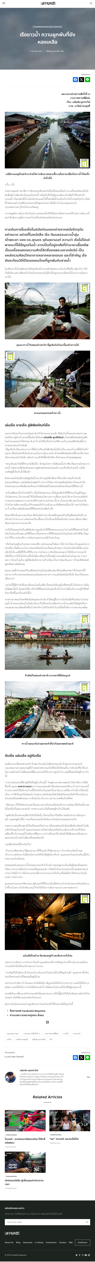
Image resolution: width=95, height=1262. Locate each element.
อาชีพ (9, 1039)
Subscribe (27, 1242)
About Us (9, 1242)
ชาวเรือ (66, 1033)
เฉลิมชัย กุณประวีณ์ (29, 1070)
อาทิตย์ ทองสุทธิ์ (22, 1039)
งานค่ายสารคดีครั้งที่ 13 (31, 1033)
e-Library (39, 1242)
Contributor (51, 1242)
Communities (42, 26)
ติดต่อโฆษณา (82, 1242)
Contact (62, 1242)
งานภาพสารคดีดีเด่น (51, 1033)
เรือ (51, 1039)
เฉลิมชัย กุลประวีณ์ (38, 1039)
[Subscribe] (87, 1222)
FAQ (70, 1242)
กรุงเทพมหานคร (13, 1033)
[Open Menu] (3, 3)
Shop (18, 1242)
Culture (56, 26)
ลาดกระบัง (77, 1033)
